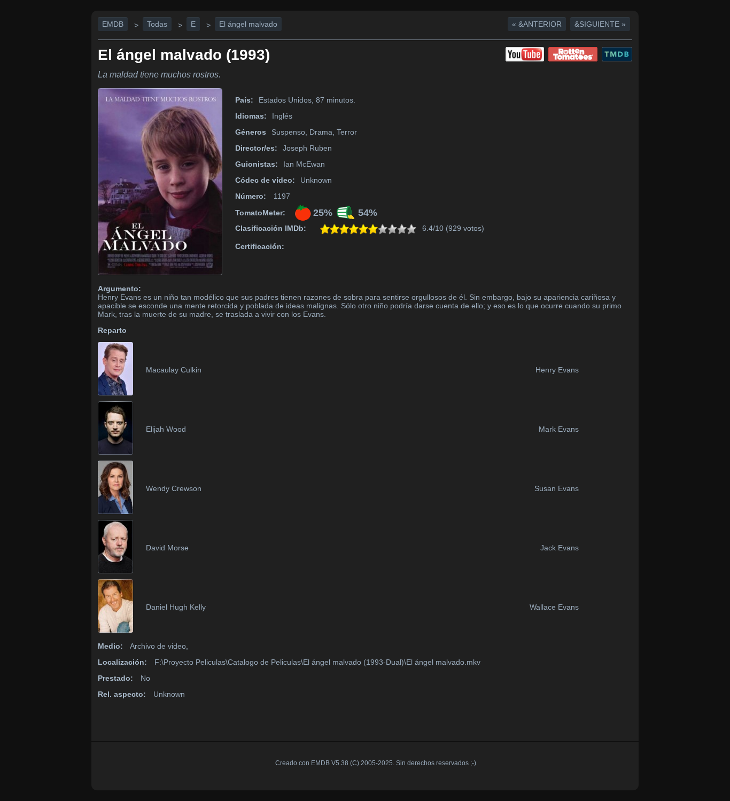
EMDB (112, 24)
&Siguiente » (600, 24)
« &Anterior (537, 24)
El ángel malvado (248, 24)
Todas (157, 24)
